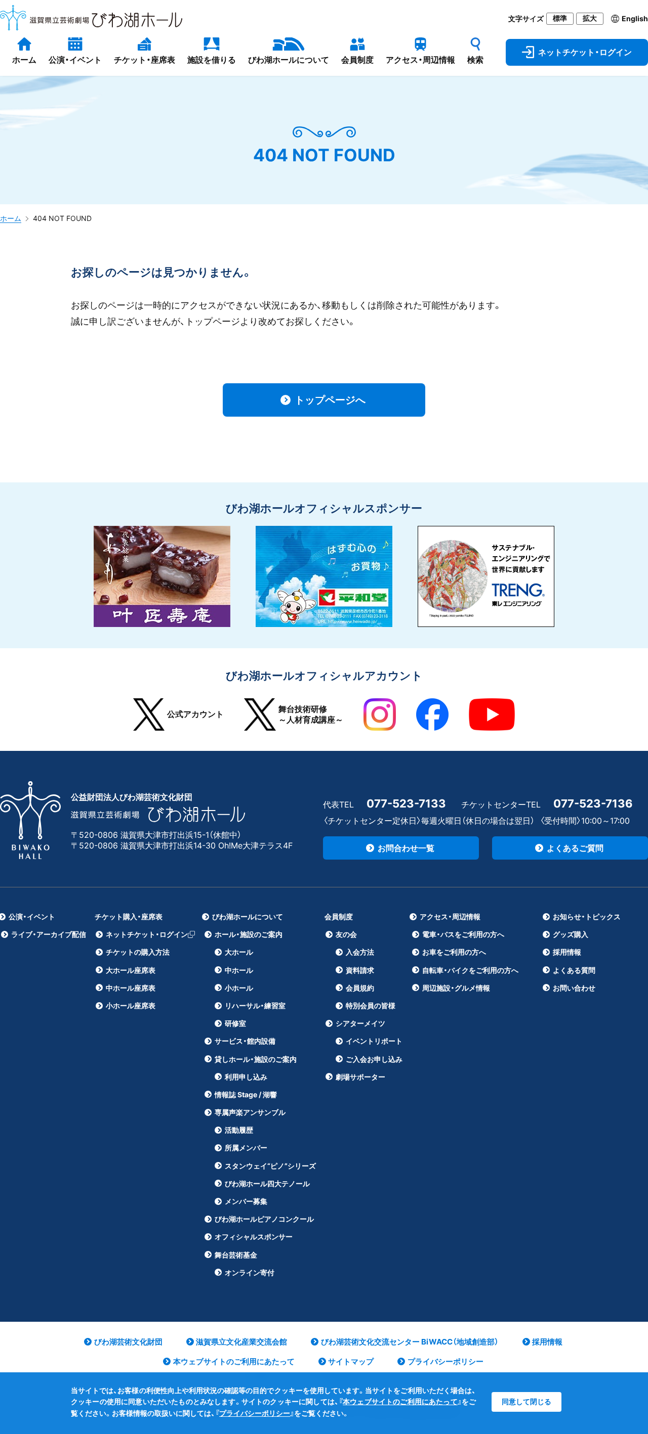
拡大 (590, 18)
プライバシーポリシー (254, 1413)
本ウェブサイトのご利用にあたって (400, 1401)
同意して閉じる (526, 1401)
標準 (560, 18)
